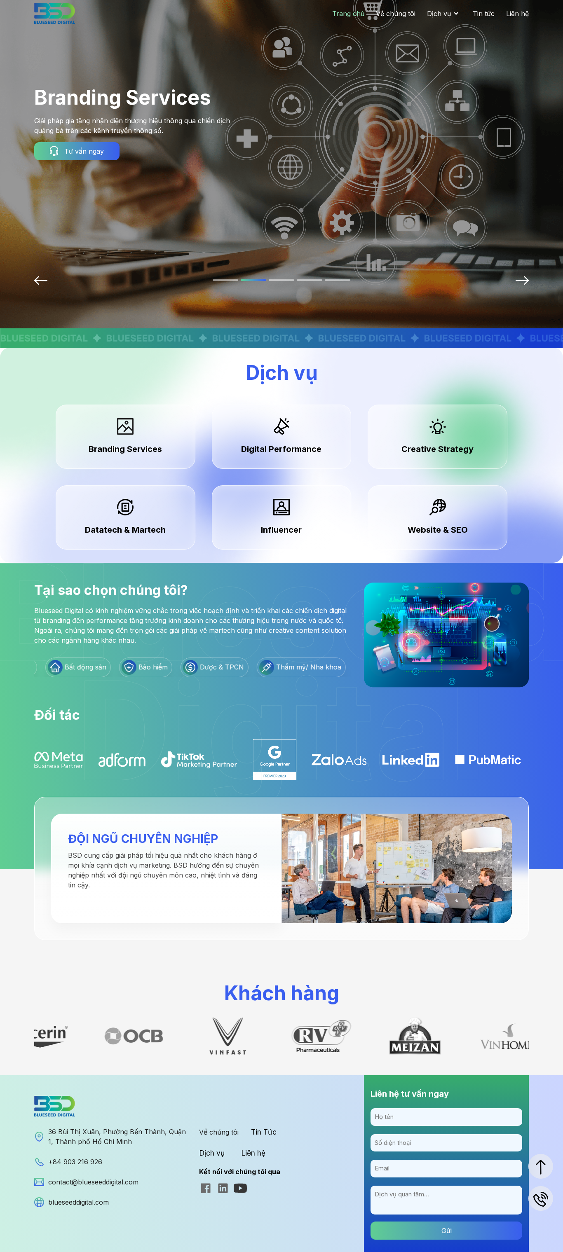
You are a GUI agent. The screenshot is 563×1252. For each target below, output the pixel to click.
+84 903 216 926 (75, 1162)
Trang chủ (348, 14)
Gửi (446, 1230)
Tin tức (484, 14)
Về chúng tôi (395, 14)
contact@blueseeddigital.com (93, 1182)
